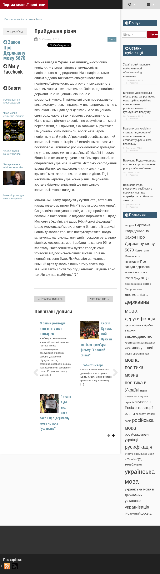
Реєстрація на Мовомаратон (11, 101)
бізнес (147, 283)
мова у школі (142, 348)
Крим (138, 250)
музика (144, 396)
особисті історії (145, 413)
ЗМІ (147, 231)
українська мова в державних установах (139, 495)
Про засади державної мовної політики (137, 267)
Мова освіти (132, 256)
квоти (128, 342)
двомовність (136, 294)
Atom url (15, 566)
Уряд (137, 278)
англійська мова (133, 284)
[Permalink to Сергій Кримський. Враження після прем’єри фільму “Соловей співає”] (96, 338)
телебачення (134, 464)
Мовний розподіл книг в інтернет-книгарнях (13, 197)
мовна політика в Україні (135, 382)
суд (138, 459)
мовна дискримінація (137, 353)
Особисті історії (92, 365)
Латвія (146, 250)
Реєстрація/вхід (14, 31)
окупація (129, 402)
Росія (129, 278)
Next (114, 372)
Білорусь (129, 225)
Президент (132, 261)
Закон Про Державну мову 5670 (140, 244)
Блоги (38, 19)
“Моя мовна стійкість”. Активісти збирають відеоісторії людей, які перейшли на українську (15, 115)
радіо (128, 421)
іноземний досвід (138, 513)
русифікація (138, 447)
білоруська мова (133, 289)
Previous (37, 372)
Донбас (139, 231)
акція (145, 278)
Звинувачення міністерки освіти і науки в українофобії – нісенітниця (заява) (14, 166)
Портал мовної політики (23, 4)
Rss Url (7, 566)
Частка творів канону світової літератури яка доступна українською (12, 153)
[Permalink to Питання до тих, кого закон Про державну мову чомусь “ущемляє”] (56, 412)
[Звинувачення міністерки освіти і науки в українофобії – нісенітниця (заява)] (14, 178)
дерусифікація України (139, 325)
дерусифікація (140, 318)
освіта (130, 413)
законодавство (138, 336)
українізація (137, 507)
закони (130, 330)
